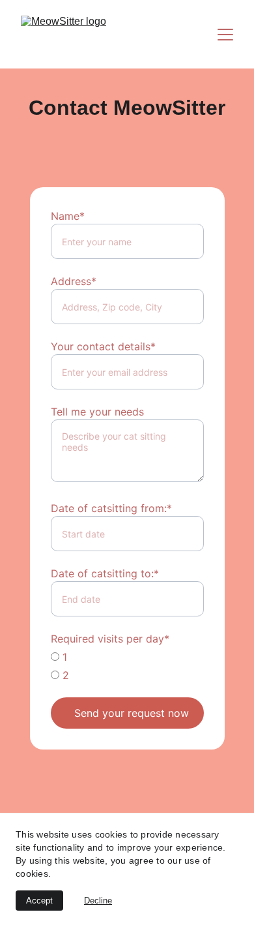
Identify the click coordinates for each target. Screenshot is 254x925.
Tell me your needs (97, 411)
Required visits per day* (110, 638)
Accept (39, 900)
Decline (98, 900)
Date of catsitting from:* (111, 508)
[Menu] (225, 34)
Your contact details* (103, 346)
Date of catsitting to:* (105, 573)
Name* (68, 215)
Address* (73, 281)
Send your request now (131, 713)
